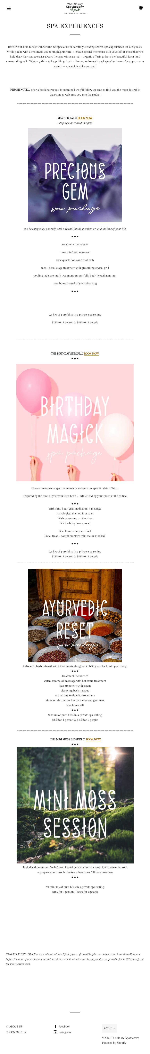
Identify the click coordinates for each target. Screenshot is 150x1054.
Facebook (64, 1026)
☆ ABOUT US (14, 1026)
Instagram (64, 1032)
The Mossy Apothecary (125, 1038)
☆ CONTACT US (16, 1032)
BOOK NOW (85, 118)
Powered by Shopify (114, 1042)
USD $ (108, 1028)
